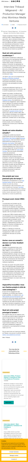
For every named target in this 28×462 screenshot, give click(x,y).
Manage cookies (14, 455)
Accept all (14, 459)
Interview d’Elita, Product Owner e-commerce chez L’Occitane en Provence (12, 377)
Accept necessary (14, 451)
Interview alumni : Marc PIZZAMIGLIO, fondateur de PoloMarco (13, 425)
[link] (12, 1)
